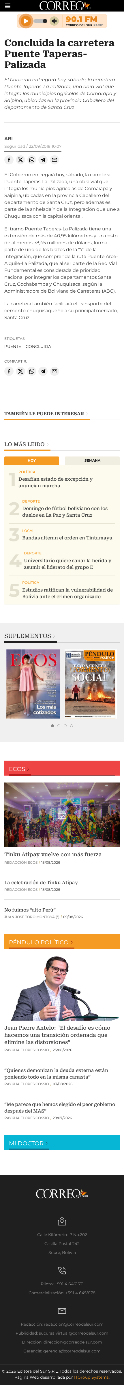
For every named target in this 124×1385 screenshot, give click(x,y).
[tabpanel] (33, 684)
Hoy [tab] (32, 460)
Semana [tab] (92, 460)
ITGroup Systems (91, 1377)
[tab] (52, 725)
